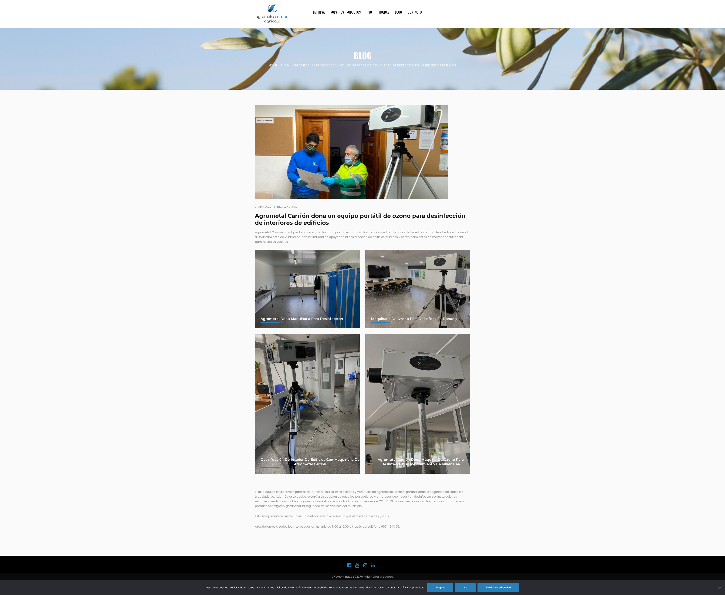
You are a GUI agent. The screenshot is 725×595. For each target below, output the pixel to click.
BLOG (398, 12)
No (465, 587)
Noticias (291, 206)
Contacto (415, 12)
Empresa (319, 12)
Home (273, 65)
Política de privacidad (498, 587)
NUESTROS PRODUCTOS (345, 12)
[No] (720, 587)
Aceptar (440, 587)
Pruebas (383, 12)
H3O (369, 12)
